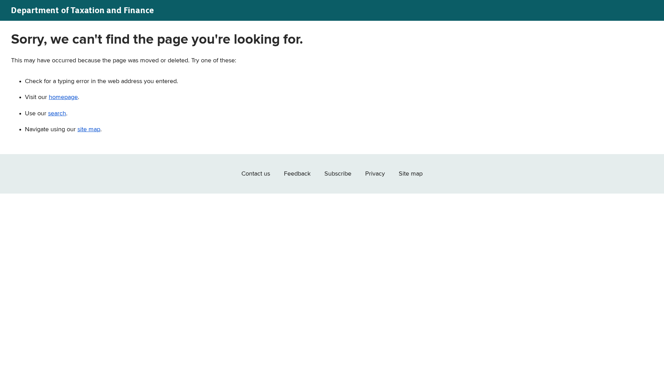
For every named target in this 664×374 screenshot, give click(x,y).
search (57, 113)
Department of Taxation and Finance (82, 10)
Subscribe (337, 174)
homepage (63, 97)
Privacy (375, 174)
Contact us (255, 174)
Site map (411, 174)
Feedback (297, 174)
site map (88, 129)
